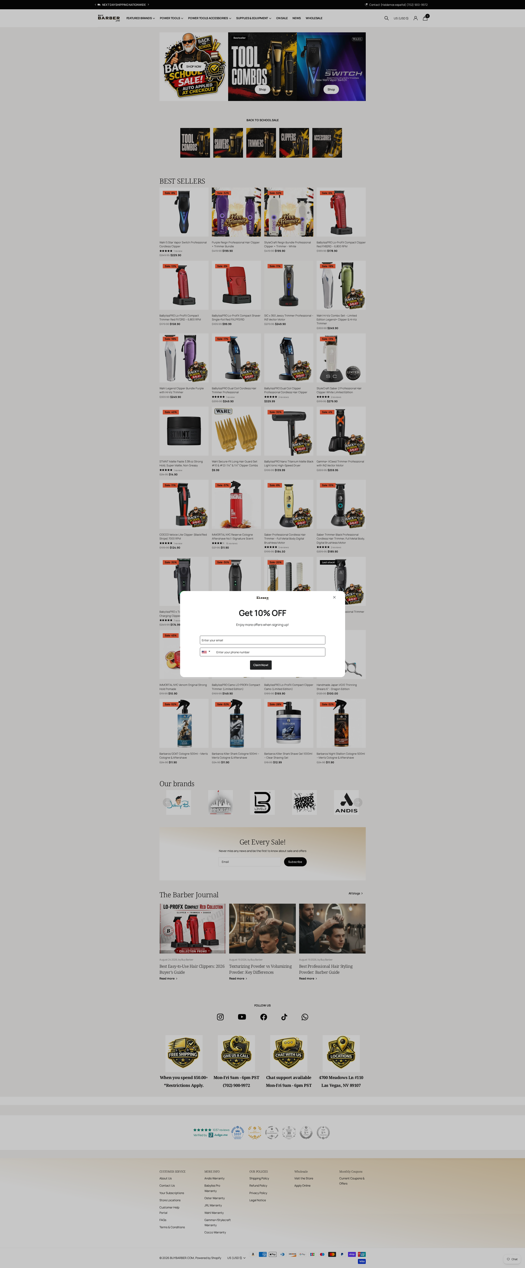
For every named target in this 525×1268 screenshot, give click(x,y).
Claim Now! (260, 665)
